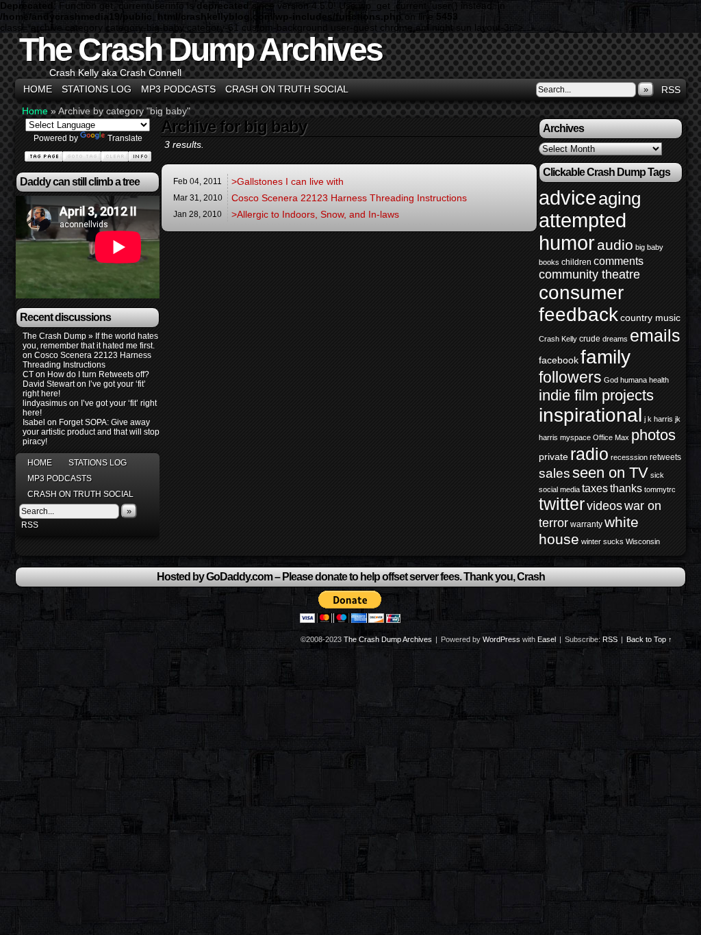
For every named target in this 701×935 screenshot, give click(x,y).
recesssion (629, 457)
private (553, 456)
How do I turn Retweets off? (98, 374)
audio (615, 245)
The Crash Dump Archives (200, 49)
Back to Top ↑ (649, 639)
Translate (124, 138)
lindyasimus (45, 403)
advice (567, 197)
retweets (665, 457)
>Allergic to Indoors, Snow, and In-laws (315, 214)
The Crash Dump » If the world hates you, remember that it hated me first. (90, 340)
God (611, 380)
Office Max (611, 437)
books (549, 262)
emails (655, 335)
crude (589, 339)
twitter (562, 504)
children (576, 262)
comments (618, 261)
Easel (546, 639)
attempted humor (582, 231)
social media (559, 489)
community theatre (589, 274)
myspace (575, 437)
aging (619, 198)
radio (589, 453)
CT (28, 374)
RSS (670, 89)
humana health (644, 380)
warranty (586, 524)
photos (653, 435)
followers (570, 377)
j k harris (658, 419)
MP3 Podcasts (178, 89)
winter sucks (602, 541)
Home (37, 89)
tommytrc (660, 489)
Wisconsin (643, 541)
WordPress (501, 639)
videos (604, 506)
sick (657, 475)
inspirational (590, 415)
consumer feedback (581, 303)
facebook (558, 360)
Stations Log (96, 89)
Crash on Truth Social (286, 89)
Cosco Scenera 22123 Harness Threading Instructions (87, 360)
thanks (626, 488)
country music (650, 317)
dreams (615, 339)
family (605, 357)
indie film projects (596, 395)
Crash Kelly (558, 339)
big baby (649, 247)
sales (554, 473)
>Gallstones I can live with (287, 181)
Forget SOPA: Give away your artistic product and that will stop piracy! (91, 432)
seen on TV (610, 472)
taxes (595, 488)
